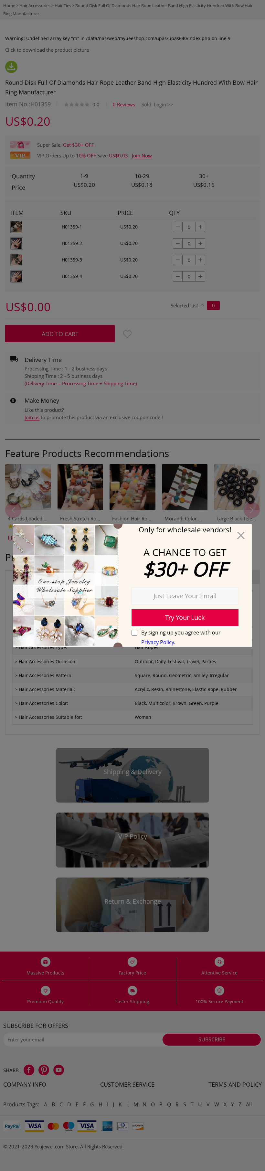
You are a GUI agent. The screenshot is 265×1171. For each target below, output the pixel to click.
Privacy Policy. (158, 642)
